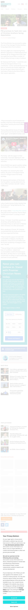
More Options (14, 606)
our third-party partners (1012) (14, 545)
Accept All (14, 598)
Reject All (14, 602)
